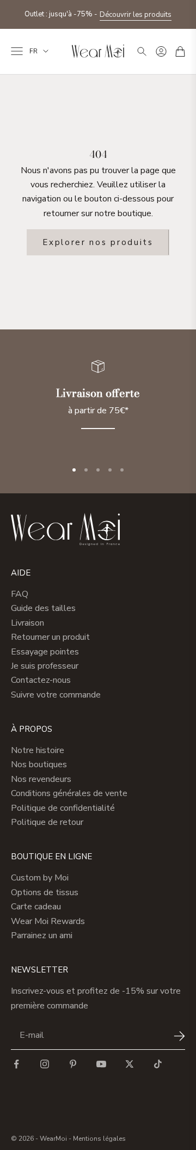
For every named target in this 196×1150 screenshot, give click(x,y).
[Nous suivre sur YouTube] (101, 1064)
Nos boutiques (39, 764)
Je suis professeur (44, 666)
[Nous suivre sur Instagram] (44, 1064)
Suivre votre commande (56, 695)
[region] (98, 401)
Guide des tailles (43, 608)
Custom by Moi (40, 878)
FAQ (19, 594)
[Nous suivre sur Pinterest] (73, 1064)
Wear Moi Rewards (48, 921)
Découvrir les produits (135, 15)
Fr (33, 51)
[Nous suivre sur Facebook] (16, 1064)
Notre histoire (37, 750)
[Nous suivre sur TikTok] (157, 1064)
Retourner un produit (50, 637)
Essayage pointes (45, 652)
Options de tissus (44, 892)
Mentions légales (99, 1138)
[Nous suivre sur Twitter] (129, 1064)
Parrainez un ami (41, 935)
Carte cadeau (36, 907)
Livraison (27, 623)
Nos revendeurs (41, 779)
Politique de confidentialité (63, 808)
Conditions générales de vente (69, 793)
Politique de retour (47, 822)
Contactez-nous (41, 680)
